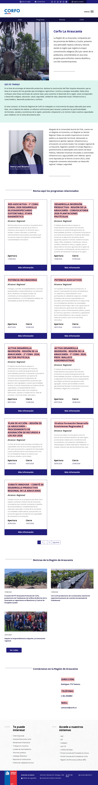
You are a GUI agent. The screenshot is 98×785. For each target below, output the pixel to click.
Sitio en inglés (26, 1)
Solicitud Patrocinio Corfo (22, 739)
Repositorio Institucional (22, 759)
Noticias (62, 20)
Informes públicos (19, 753)
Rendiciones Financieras (21, 743)
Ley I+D (63, 746)
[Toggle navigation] (89, 11)
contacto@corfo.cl (86, 775)
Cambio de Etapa (66, 750)
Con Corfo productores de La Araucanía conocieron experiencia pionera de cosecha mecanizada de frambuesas (70, 598)
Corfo (82, 20)
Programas (40, 20)
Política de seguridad (29, 778)
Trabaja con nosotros (21, 746)
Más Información (25, 267)
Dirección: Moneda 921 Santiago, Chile (52, 775)
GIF (61, 740)
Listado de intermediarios (22, 749)
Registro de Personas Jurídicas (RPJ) (73, 760)
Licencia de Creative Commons (51, 778)
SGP (61, 736)
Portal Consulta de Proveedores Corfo (74, 756)
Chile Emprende (18, 736)
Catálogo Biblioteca (20, 756)
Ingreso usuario (79, 1)
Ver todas (14, 650)
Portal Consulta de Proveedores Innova (74, 753)
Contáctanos (41, 1)
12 (49, 542)
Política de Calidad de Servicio (23, 763)
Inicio (20, 20)
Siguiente (56, 542)
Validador (63, 743)
